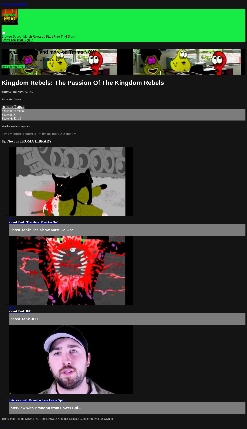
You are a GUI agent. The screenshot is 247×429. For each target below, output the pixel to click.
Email (21, 107)
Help (36, 418)
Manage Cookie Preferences (86, 418)
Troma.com (8, 418)
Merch (27, 36)
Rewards (39, 36)
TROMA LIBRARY (12, 92)
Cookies (63, 418)
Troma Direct (24, 418)
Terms (44, 418)
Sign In (28, 40)
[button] (3, 33)
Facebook (8, 107)
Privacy (53, 418)
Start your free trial (13, 66)
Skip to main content (14, 3)
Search (18, 36)
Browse (7, 36)
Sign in (72, 36)
